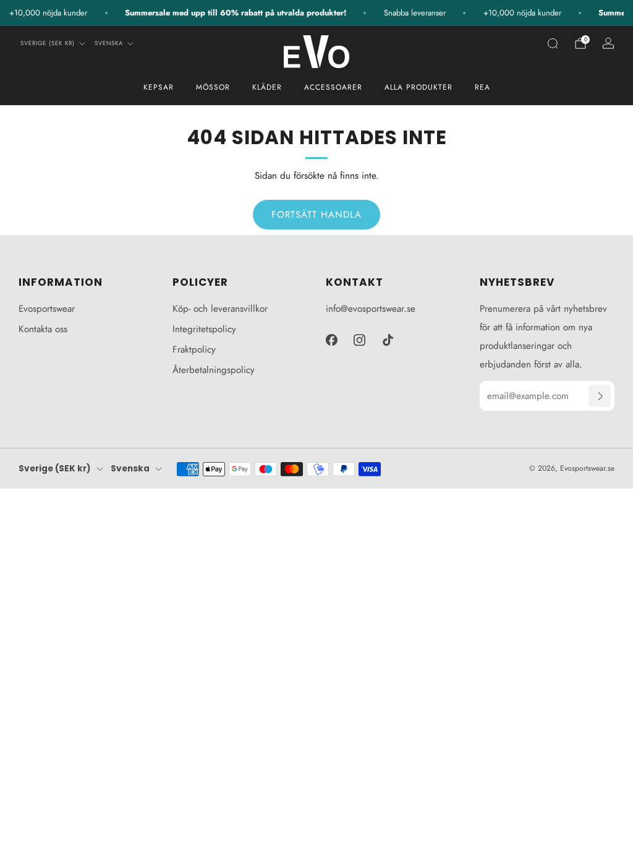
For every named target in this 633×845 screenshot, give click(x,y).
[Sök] (552, 43)
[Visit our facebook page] (331, 339)
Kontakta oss (43, 329)
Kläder (267, 87)
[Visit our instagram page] (360, 339)
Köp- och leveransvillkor (220, 308)
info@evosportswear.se (370, 308)
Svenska (109, 43)
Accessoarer (333, 87)
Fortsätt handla (316, 214)
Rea (482, 87)
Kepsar (158, 87)
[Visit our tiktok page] (388, 339)
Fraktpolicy (194, 349)
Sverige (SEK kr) (47, 43)
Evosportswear (47, 308)
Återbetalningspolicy (213, 370)
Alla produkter (418, 87)
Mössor (213, 87)
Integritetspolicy (204, 329)
